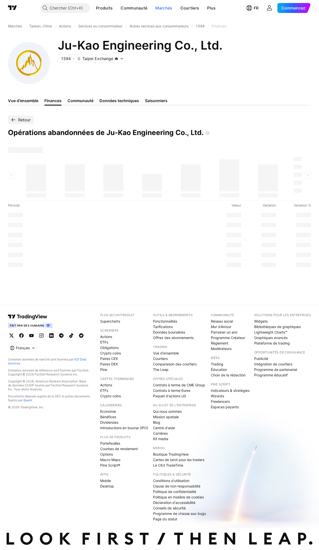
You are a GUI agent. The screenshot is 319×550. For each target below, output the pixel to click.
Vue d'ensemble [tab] (23, 100)
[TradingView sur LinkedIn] (51, 335)
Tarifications (163, 327)
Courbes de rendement (119, 449)
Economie (108, 411)
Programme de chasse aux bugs (179, 513)
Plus (211, 7)
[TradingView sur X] (11, 335)
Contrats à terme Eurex (172, 390)
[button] (116, 8)
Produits (104, 7)
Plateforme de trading (272, 343)
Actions (106, 337)
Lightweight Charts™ (270, 332)
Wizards (217, 396)
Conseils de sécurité (169, 508)
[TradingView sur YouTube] (31, 335)
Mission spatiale (166, 417)
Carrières (160, 433)
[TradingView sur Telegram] (61, 335)
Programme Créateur (228, 338)
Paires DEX (109, 364)
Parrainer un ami (224, 332)
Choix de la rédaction (228, 375)
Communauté (134, 7)
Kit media (160, 439)
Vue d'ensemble (166, 353)
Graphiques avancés (271, 338)
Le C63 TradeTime (168, 465)
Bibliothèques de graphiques (277, 327)
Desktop (107, 486)
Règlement (219, 343)
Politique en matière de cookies (178, 497)
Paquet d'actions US (169, 396)
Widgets (261, 321)
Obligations (109, 347)
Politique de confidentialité (174, 491)
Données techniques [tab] (119, 100)
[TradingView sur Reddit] (81, 335)
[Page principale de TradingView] (12, 7)
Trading (217, 364)
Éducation (219, 369)
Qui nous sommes (167, 411)
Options (106, 454)
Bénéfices (108, 417)
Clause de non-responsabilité (176, 486)
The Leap (160, 369)
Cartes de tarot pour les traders (178, 460)
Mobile (105, 481)
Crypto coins (110, 353)
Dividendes (109, 422)
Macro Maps (110, 460)
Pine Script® (110, 465)
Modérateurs (221, 348)
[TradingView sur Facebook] (21, 335)
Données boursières (169, 332)
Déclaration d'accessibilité (174, 502)
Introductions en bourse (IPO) (124, 428)
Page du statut (165, 519)
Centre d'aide (164, 428)
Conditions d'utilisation (171, 481)
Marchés (163, 7)
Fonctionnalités (165, 321)
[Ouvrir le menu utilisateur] (269, 8)
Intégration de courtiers (273, 364)
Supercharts (110, 321)
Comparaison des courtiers (175, 364)
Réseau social (222, 321)
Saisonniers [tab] (156, 100)
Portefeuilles (110, 443)
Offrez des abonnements (173, 338)
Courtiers (189, 7)
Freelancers (220, 401)
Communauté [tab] (80, 100)
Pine (103, 369)
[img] (116, 58)
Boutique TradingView (171, 454)
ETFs (104, 342)
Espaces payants (225, 407)
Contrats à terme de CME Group (179, 385)
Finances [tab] (53, 100)
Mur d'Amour (221, 327)
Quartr (27, 400)
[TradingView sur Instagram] (41, 335)
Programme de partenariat (275, 369)
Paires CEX (109, 358)
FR (256, 7)
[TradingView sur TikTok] (71, 335)
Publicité (261, 358)
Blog (156, 422)
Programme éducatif (271, 375)
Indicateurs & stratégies (230, 390)
